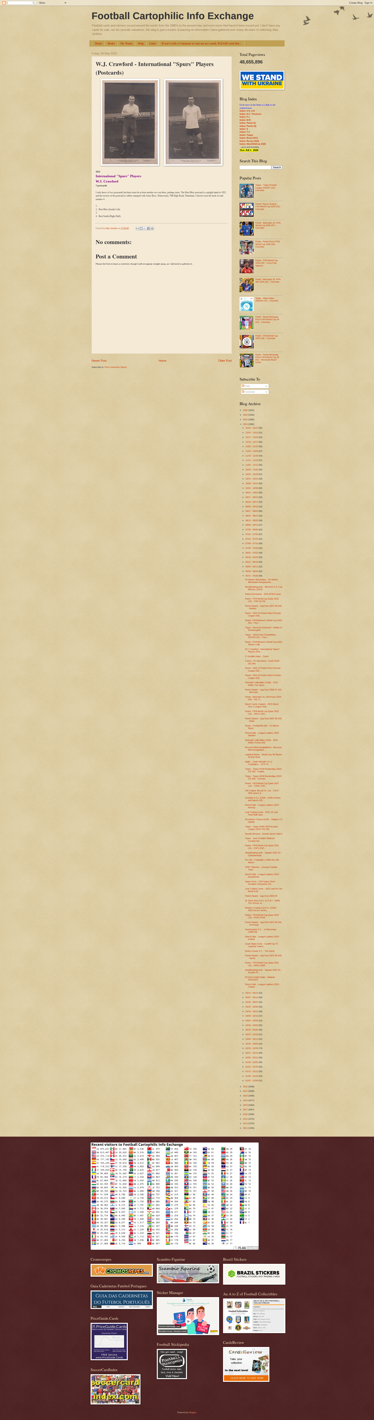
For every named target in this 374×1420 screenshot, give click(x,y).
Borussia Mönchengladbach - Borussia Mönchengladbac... (263, 748)
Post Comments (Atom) (116, 367)
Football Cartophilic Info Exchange (173, 15)
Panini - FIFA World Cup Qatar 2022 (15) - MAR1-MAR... (262, 964)
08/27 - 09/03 (251, 511)
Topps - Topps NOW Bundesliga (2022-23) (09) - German (263, 777)
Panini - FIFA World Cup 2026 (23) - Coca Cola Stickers (266, 263)
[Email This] (137, 228)
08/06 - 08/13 (251, 525)
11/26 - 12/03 (251, 451)
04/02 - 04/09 (251, 1020)
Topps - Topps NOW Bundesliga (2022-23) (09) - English (263, 770)
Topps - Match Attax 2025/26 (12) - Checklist (266, 299)
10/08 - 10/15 (251, 483)
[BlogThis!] (141, 228)
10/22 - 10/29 (251, 474)
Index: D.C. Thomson (250, 114)
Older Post (225, 360)
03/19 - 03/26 (251, 1030)
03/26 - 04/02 (251, 1025)
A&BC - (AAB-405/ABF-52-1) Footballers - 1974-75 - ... (258, 763)
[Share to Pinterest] (152, 228)
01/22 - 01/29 (251, 1067)
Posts (247, 386)
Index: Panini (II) (248, 126)
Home (98, 43)
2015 (245, 1119)
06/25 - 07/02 (251, 553)
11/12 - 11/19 (251, 460)
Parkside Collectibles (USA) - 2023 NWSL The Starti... (261, 683)
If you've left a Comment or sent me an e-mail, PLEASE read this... (202, 43)
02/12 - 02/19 (251, 1053)
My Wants (126, 43)
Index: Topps (246, 135)
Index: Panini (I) (248, 123)
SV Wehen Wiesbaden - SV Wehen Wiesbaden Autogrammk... (261, 580)
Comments (249, 392)
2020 (245, 1096)
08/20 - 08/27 (251, 516)
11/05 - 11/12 (251, 465)
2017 (245, 1109)
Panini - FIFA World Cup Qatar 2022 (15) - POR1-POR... (262, 916)
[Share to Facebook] (149, 228)
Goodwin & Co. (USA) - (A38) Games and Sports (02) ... (262, 799)
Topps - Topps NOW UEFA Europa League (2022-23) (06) (261, 827)
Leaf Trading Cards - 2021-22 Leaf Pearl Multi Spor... (261, 813)
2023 (245, 424)
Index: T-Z (245, 132)
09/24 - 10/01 (251, 492)
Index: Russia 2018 (249, 141)
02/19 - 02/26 (251, 1048)
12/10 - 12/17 (251, 442)
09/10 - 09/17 (251, 502)
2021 (245, 1091)
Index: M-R (245, 120)
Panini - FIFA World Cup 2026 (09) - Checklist (266, 337)
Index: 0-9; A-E (247, 111)
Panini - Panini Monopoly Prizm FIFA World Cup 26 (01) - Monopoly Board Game (267, 358)
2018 (245, 1105)
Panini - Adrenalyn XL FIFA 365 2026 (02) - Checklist (267, 280)
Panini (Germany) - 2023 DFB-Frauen (263, 594)
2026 (245, 410)
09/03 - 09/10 (251, 506)
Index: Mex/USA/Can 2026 (253, 144)
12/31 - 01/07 (251, 428)
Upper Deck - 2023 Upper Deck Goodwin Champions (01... (260, 882)
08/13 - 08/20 (251, 520)
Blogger (192, 1412)
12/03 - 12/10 (251, 446)
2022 (245, 1086)
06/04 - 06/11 (251, 566)
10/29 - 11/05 (251, 469)
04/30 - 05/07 (251, 1002)
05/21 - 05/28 (251, 576)
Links (152, 43)
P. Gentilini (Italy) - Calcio (257, 656)
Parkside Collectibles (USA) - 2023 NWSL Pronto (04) (261, 741)
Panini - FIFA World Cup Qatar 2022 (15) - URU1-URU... (262, 712)
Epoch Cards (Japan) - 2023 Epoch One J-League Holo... (262, 705)
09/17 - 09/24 (251, 497)
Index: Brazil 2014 (249, 138)
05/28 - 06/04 (251, 571)
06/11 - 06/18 (251, 562)
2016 (245, 1114)
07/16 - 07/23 (251, 539)
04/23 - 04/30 (251, 1007)
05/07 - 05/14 (251, 997)
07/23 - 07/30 (251, 534)
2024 (245, 419)
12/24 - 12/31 (251, 432)
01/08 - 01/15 (251, 1076)
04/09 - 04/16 (251, 1016)
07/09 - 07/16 (251, 543)
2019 (245, 1100)
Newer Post (99, 360)
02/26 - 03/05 (251, 1044)
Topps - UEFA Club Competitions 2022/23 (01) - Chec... (260, 636)
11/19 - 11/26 (251, 456)
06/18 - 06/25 (251, 557)
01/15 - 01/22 (251, 1071)
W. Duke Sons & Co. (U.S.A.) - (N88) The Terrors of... (262, 901)
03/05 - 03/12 (251, 1039)
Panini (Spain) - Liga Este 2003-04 (261, 896)
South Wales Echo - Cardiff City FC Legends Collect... (261, 945)
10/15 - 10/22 (251, 479)
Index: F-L (245, 117)
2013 (245, 1128)
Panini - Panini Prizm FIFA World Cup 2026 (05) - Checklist (267, 244)
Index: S (244, 129)
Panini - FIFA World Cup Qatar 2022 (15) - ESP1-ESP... (262, 846)
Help (141, 43)
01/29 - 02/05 (251, 1062)
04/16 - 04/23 (251, 1011)
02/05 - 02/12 (251, 1057)
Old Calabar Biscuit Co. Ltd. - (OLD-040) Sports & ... (262, 791)
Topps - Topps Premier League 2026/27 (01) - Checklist (266, 187)
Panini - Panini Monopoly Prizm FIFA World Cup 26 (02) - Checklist (267, 319)
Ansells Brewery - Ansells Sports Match (263, 834)
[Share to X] (145, 228)
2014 (245, 1123)
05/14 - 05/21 (251, 993)
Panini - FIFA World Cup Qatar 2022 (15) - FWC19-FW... (262, 600)
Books (111, 43)
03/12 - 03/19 (251, 1034)
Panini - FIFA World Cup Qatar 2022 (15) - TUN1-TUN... (262, 784)
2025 (245, 415)
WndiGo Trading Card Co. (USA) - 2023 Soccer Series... (261, 909)
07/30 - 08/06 (251, 529)
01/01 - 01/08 (251, 1080)
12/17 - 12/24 (251, 437)
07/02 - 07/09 (251, 548)
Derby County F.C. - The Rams (260, 951)
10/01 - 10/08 (251, 488)
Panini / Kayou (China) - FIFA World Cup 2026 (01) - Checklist (268, 206)
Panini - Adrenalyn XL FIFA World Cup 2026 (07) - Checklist (267, 225)
